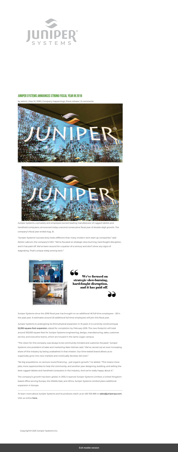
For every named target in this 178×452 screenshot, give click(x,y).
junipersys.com (100, 13)
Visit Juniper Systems (139, 431)
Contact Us (154, 13)
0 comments (87, 101)
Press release (72, 101)
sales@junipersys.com (111, 393)
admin (24, 101)
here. (35, 398)
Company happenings (53, 101)
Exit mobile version (89, 447)
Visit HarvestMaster (89, 431)
